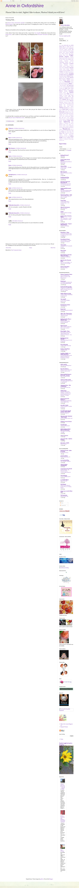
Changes (60, 65)
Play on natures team (65, 376)
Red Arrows (65, 114)
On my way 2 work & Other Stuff (66, 491)
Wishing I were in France (66, 421)
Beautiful (71, 52)
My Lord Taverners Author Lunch (66, 173)
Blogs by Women (64, 727)
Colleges (67, 69)
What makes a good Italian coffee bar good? (66, 315)
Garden (68, 86)
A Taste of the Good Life (66, 345)
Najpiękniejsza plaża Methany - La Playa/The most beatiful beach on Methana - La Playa (66, 393)
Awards (71, 51)
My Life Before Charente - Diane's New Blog (66, 255)
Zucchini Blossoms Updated (67, 310)
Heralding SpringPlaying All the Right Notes (66, 401)
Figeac (66, 77)
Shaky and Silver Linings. (66, 212)
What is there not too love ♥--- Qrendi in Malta (62, 787)
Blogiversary (61, 58)
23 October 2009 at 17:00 (17, 188)
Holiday (65, 91)
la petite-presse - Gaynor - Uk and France (66, 224)
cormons (71, 70)
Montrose (66, 102)
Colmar (60, 70)
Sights (60, 121)
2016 (65, 46)
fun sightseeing (70, 85)
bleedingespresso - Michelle (65, 338)
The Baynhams (64, 495)
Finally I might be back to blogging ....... (65, 744)
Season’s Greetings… (65, 226)
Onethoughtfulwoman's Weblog (66, 189)
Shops (68, 120)
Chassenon (71, 65)
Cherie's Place (64, 166)
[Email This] (17, 121)
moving (60, 103)
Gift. (64, 88)
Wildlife (72, 137)
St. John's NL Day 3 (64, 452)
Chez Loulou (63, 245)
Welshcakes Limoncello (14, 205)
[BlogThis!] (18, 121)
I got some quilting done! (66, 365)
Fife (63, 77)
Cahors (69, 59)
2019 (72, 46)
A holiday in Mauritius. (65, 257)
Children (68, 66)
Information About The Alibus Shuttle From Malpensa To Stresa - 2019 (66, 333)
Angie (10, 188)
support (67, 126)
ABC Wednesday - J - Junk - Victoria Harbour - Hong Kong (66, 219)
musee (63, 103)
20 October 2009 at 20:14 (16, 156)
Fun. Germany (63, 86)
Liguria (61, 98)
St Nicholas (66, 123)
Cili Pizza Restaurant (65, 425)
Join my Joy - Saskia (65, 443)
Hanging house (64, 350)
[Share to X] (19, 121)
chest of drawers (64, 435)
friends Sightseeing (65, 84)
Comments (63, 505)
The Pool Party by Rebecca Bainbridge (66, 162)
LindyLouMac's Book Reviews (65, 160)
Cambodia (71, 60)
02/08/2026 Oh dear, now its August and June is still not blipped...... (66, 235)
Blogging (67, 56)
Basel (64, 52)
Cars (72, 62)
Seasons (60, 120)
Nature (60, 105)
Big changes (71, 53)
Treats (62, 132)
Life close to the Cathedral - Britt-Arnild (66, 417)
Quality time (61, 113)
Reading (60, 114)
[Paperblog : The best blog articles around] (62, 516)
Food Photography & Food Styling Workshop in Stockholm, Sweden (66, 357)
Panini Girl (63, 309)
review (60, 116)
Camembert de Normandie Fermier (66, 246)
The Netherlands (67, 130)
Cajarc (72, 59)
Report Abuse (62, 144)
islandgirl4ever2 (12, 174)
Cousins (61, 72)
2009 (62, 45)
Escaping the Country (65, 305)
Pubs (72, 112)
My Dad (71, 103)
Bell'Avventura (9, 24)
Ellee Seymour (12, 148)
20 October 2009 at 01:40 (18, 128)
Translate (69, 150)
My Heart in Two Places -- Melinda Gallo (66, 319)
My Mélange (63, 484)
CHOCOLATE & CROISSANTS (64, 465)
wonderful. (66, 139)
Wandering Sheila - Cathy (66, 195)
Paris (63, 109)
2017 (68, 47)
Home (30, 247)
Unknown (11, 128)
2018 (70, 46)
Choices (72, 66)
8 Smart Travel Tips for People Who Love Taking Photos (66, 487)
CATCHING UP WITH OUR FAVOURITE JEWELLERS (66, 283)
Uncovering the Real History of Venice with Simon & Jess (65, 277)
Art (72, 49)
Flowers (71, 77)
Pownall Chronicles (43, 34)
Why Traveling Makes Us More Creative (66, 196)
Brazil (72, 58)
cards (70, 62)
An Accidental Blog (65, 460)
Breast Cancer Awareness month (15, 23)
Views (60, 133)
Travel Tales (63, 200)
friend (63, 82)
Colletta (71, 69)
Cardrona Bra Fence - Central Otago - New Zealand (65, 203)
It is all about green (65, 413)
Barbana (60, 52)
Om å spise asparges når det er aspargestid (67, 381)
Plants (60, 110)
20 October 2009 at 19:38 (20, 148)
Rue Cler (61, 117)
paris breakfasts (64, 456)
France (68, 79)
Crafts (64, 71)
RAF (69, 113)
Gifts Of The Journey (65, 207)
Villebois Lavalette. (63, 134)
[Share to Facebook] (21, 121)
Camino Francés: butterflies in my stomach (66, 295)
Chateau (60, 66)
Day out (69, 71)
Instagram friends (62, 94)
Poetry (63, 110)
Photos (72, 109)
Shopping (65, 120)
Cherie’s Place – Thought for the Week (66, 168)
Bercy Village (61, 53)
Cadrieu (63, 59)
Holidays (71, 91)
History (61, 91)
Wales (68, 136)
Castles (60, 63)
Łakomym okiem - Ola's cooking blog (66, 386)
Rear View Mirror (65, 369)
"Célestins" (63, 251)
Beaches (67, 52)
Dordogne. (67, 73)
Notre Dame (66, 106)
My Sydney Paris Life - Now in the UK (66, 182)
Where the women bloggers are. (66, 724)
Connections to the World (66, 469)
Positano (71, 110)
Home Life (65, 92)
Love (70, 98)
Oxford (61, 108)
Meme (72, 99)
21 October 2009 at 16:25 (17, 165)
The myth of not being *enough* (65, 432)
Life (72, 96)
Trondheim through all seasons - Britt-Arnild (66, 411)
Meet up (68, 99)
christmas (67, 67)
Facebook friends (62, 76)
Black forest (65, 55)
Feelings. (71, 76)
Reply (10, 133)
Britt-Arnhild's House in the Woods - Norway (66, 375)
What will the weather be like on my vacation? (66, 327)
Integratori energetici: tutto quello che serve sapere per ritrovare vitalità (66, 289)
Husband (71, 92)
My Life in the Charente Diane (66, 261)
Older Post (53, 247)
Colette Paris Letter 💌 (65, 457)
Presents (67, 112)
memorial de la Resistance (64, 100)
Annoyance (61, 49)
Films (68, 77)
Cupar (66, 71)
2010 (65, 45)
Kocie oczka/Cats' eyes (65, 387)
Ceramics (71, 63)
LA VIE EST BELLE (64, 480)
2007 (60, 45)
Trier (65, 132)
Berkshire (66, 53)
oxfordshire (65, 107)
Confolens (64, 70)
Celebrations (65, 63)
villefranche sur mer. (63, 136)
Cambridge (61, 62)
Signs (72, 121)
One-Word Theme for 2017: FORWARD (66, 341)
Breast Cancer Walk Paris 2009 (16, 117)
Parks (67, 109)
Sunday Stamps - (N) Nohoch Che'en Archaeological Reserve (66, 471)
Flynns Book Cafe (64, 496)
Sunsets (64, 126)
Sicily (72, 120)
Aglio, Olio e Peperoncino (66, 313)
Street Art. (71, 124)
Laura (10, 156)
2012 (70, 45)
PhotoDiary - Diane (65, 232)
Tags (67, 127)
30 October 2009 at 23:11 (24, 213)
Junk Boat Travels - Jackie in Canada (66, 451)
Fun (70, 84)
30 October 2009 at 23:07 (24, 205)
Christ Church (62, 67)
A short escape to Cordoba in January (66, 407)
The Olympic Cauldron (65, 461)
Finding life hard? (65, 155)
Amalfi (63, 48)
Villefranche (71, 134)
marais (60, 99)
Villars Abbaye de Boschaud (68, 133)
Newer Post (8, 247)
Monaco (71, 101)
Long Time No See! (65, 178)
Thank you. (66, 129)
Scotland (71, 119)
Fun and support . (63, 85)
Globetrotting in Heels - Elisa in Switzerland (66, 429)
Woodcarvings (70, 139)
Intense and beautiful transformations (65, 322)
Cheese (64, 66)
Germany (61, 88)
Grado (69, 88)
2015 (63, 47)
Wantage (64, 137)
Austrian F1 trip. (66, 51)
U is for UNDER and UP (65, 476)
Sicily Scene (9, 34)
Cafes (67, 59)
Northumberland (70, 105)
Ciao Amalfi (37, 33)
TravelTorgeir (64, 424)
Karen (10, 165)
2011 (67, 45)
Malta (72, 98)
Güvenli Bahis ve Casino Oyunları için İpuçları (66, 241)
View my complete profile (64, 36)
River (63, 116)
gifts (66, 88)
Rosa (10, 137)
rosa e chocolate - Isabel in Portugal (66, 439)
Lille (63, 98)
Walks (61, 137)
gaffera (42, 879)
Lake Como (71, 95)
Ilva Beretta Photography (66, 287)
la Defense (65, 95)
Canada (66, 62)
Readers (71, 113)
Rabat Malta (66, 113)
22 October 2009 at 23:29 (21, 174)
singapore (61, 123)
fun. (60, 86)
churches (71, 67)
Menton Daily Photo (65, 266)
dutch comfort (64, 364)
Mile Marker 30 (64, 208)
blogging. (71, 56)
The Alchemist (64, 306)
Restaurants (71, 114)
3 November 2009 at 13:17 (17, 221)
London (66, 98)
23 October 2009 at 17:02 (17, 197)
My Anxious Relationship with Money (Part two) (66, 191)
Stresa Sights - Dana (65, 331)
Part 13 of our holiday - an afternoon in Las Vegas (66, 263)
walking (71, 136)
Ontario (72, 106)
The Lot (72, 129)
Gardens (71, 86)
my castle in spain (64, 405)
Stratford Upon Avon (63, 124)
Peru (69, 109)
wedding (68, 137)
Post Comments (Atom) (16, 250)
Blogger (51, 879)
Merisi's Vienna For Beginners (65, 399)
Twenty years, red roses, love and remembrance (66, 184)
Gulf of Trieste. (70, 89)
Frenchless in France (65, 239)
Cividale (60, 69)
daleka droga (63, 390)
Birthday (60, 55)
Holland (60, 92)
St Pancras (71, 123)
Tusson (68, 132)
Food (60, 79)
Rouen (72, 116)
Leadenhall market (63, 96)
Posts (62, 503)
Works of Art (61, 140)
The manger (61, 130)
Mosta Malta (70, 102)
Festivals (60, 77)
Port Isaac (67, 110)
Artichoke (61, 51)
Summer (60, 126)
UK (72, 132)
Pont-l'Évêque (62, 850)
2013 (72, 45)
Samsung (67, 119)
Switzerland (64, 127)
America (66, 48)
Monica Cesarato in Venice (66, 274)
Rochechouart (67, 116)
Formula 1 (64, 79)
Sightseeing (67, 122)
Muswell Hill (67, 103)
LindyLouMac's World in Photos (66, 216)
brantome (69, 58)
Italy (68, 94)
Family (68, 76)
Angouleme (71, 48)
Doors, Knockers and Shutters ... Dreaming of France (62, 819)
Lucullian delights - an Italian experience (65, 354)
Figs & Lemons (64, 325)
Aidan (60, 48)
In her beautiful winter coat (66, 418)
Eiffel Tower (66, 74)
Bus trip (60, 59)
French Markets (66, 80)
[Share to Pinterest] (22, 121)
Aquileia (65, 49)
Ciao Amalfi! (63, 299)
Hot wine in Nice (64, 268)
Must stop (63, 156)
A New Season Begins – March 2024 (65, 301)
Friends (67, 82)
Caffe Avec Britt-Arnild (66, 379)
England (71, 74)
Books (66, 58)
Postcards (61, 112)
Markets (64, 99)
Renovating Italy (64, 344)
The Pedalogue (64, 475)
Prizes (70, 112)
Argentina (69, 49)
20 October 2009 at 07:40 (16, 137)
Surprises (71, 126)
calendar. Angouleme (63, 60)
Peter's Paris (63, 250)
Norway (60, 106)
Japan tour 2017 (64, 481)
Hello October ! (64, 444)
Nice (64, 105)
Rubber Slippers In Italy (66, 293)
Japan (71, 94)
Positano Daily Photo (65, 349)
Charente (66, 65)
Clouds (64, 69)
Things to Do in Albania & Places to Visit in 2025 (66, 370)
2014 (60, 47)
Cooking (68, 70)
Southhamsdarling (65, 177)
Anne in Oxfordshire (25, 5)
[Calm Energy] (66, 583)
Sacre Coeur (66, 117)
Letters (69, 96)
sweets (60, 127)
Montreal (61, 102)
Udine (71, 132)
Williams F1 (61, 139)
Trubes (62, 211)
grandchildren (64, 89)
